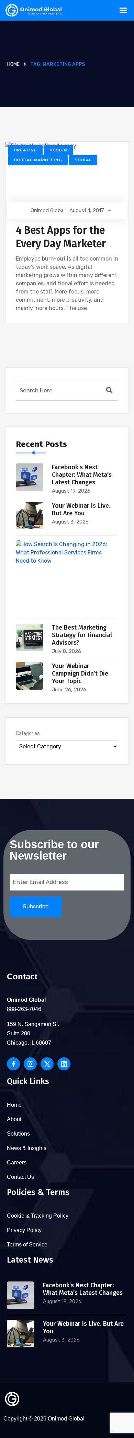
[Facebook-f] (13, 1063)
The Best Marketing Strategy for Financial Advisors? (82, 635)
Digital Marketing (38, 160)
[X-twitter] (47, 1063)
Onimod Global (48, 210)
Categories (28, 733)
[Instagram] (30, 1063)
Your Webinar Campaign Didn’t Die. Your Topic (81, 673)
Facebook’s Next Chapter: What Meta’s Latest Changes (82, 474)
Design (58, 150)
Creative (25, 150)
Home (13, 64)
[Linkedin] (63, 1063)
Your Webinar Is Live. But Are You (81, 509)
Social (83, 160)
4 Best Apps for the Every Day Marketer (61, 237)
